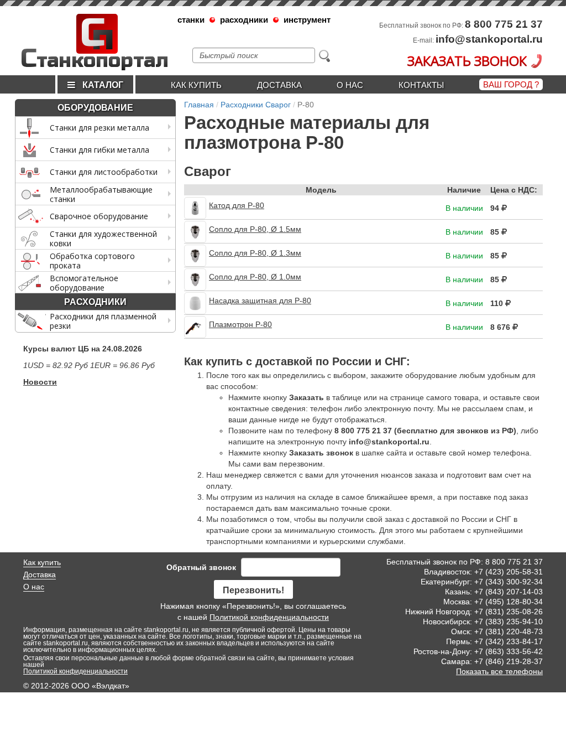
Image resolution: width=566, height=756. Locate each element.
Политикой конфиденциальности (269, 617)
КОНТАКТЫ (421, 85)
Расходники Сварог (256, 104)
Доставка (279, 85)
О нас (350, 85)
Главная (199, 104)
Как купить (196, 85)
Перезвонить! (253, 590)
